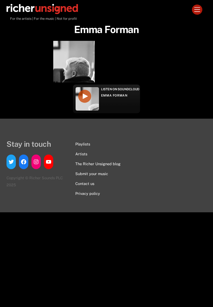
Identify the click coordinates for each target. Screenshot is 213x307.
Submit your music (91, 173)
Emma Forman (114, 95)
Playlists (82, 144)
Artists (81, 154)
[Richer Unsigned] (42, 11)
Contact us (84, 183)
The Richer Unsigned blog (98, 164)
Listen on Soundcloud (120, 89)
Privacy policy (87, 193)
